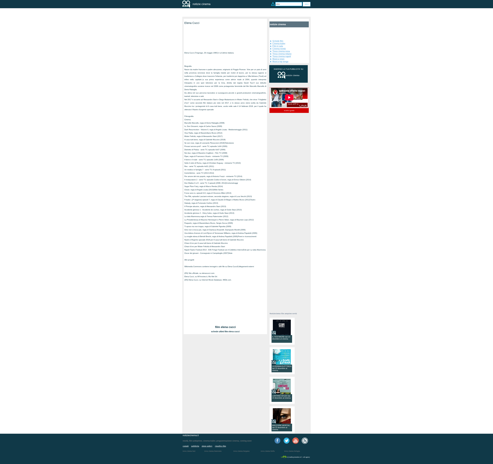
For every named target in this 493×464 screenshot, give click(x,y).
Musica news (278, 59)
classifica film (220, 446)
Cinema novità (279, 49)
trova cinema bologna (292, 451)
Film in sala (277, 46)
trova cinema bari (189, 451)
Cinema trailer (278, 44)
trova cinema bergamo (241, 451)
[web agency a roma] (283, 457)
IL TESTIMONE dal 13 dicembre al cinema (281, 338)
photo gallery (207, 446)
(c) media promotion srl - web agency (298, 457)
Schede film (277, 41)
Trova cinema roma (281, 51)
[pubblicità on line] (281, 78)
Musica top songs (280, 61)
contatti (186, 446)
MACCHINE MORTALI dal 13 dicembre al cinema (281, 427)
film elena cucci (225, 327)
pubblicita (195, 446)
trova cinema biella (268, 451)
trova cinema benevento (213, 451)
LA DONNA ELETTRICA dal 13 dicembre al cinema (281, 368)
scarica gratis (289, 110)
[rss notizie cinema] (304, 443)
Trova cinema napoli (281, 56)
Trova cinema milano (281, 54)
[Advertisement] (197, 41)
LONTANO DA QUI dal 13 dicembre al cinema (281, 397)
